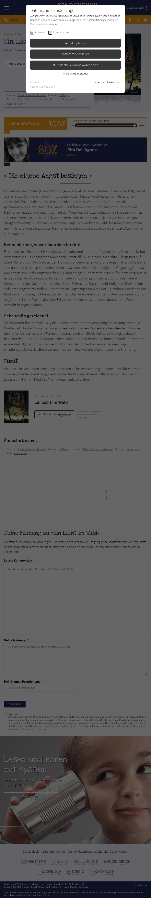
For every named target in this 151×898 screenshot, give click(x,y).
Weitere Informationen (75, 74)
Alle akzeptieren (75, 43)
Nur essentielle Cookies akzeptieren (75, 65)
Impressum (99, 82)
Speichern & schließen (75, 54)
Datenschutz (114, 82)
